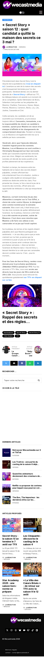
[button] (22, 12)
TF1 (17, 336)
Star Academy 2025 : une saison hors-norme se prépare (10, 586)
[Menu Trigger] (40, 12)
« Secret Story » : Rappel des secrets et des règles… (19, 317)
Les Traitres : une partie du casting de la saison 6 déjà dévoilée (25, 464)
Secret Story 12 (34, 332)
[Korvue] (37, 630)
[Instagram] (11, 630)
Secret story (21, 332)
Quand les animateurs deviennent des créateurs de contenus (26, 476)
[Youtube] (24, 630)
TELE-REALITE (7, 19)
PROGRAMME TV (8, 528)
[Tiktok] (33, 630)
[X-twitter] (7, 630)
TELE (16, 573)
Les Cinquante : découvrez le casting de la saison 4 (32, 540)
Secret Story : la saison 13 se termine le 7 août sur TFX (10, 540)
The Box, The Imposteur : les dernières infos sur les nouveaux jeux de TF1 (25, 499)
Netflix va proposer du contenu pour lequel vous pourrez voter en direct (27, 487)
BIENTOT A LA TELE (30, 528)
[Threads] (16, 630)
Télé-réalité (8, 336)
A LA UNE (5, 526)
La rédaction (11, 47)
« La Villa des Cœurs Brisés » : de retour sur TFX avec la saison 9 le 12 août (32, 587)
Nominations (8, 332)
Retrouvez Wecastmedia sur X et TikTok (26, 451)
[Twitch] (28, 630)
